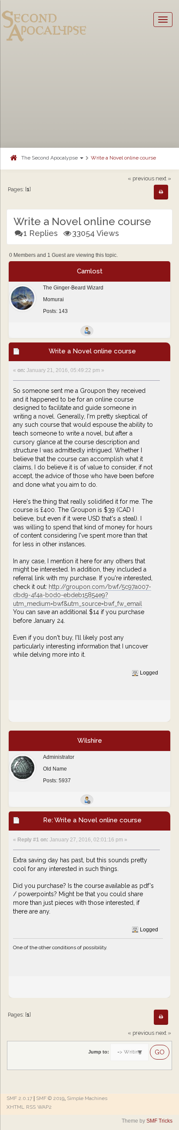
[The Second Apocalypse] (44, 19)
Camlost (90, 271)
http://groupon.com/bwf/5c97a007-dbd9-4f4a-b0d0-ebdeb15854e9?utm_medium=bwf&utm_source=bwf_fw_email (82, 595)
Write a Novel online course (123, 158)
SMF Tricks (159, 1121)
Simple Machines (87, 1098)
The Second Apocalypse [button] (50, 158)
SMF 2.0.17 (19, 1098)
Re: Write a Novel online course (92, 820)
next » (163, 178)
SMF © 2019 (50, 1098)
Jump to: (98, 1051)
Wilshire (89, 740)
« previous (141, 178)
